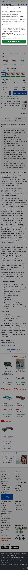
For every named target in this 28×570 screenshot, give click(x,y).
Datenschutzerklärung (8, 38)
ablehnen (17, 31)
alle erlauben (7, 23)
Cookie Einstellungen (18, 28)
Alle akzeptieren (14, 42)
